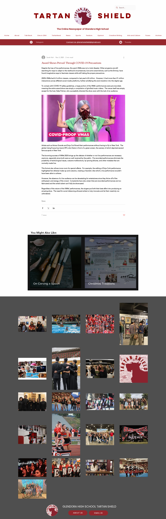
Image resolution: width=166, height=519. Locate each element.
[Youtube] (120, 42)
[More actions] (123, 57)
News (44, 201)
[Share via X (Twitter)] (48, 208)
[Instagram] (31, 42)
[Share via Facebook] (43, 208)
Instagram (39, 42)
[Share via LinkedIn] (54, 208)
